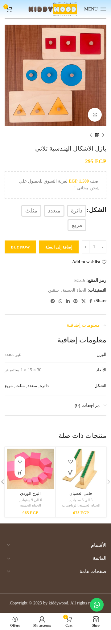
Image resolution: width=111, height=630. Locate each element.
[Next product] (91, 135)
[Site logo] (53, 8)
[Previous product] (103, 135)
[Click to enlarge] (95, 115)
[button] (70, 472)
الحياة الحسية (74, 290)
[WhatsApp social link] (60, 301)
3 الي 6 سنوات (81, 500)
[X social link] (84, 301)
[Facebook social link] (91, 301)
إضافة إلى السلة (58, 247)
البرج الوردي (30, 493)
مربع (9, 385)
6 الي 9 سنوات (31, 500)
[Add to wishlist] (70, 461)
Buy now (20, 247)
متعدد (32, 385)
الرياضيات (69, 505)
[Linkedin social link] (68, 301)
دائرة (44, 385)
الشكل (97, 209)
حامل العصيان (80, 493)
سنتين (53, 290)
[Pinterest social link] (76, 301)
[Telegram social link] (53, 301)
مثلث (20, 385)
